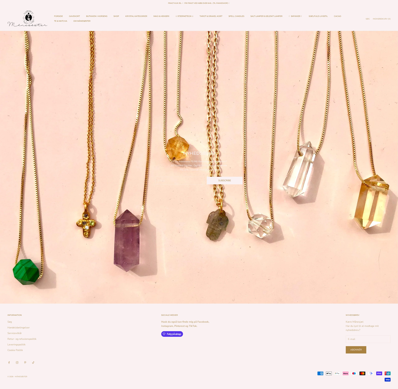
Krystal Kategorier (136, 16)
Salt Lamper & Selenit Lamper (266, 16)
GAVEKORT (74, 16)
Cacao (337, 16)
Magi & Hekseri (161, 16)
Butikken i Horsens (96, 16)
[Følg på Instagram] (17, 362)
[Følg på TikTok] (33, 362)
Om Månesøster (81, 21)
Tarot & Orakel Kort (211, 16)
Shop (116, 16)
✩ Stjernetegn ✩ (184, 16)
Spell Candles (236, 16)
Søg (9, 322)
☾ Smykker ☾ (296, 16)
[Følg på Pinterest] (25, 362)
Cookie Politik (15, 350)
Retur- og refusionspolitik (21, 339)
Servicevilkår (14, 333)
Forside (58, 16)
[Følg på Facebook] (9, 362)
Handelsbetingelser (18, 327)
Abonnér (356, 349)
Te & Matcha (60, 21)
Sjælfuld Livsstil (318, 16)
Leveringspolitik (16, 344)
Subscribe (224, 180)
